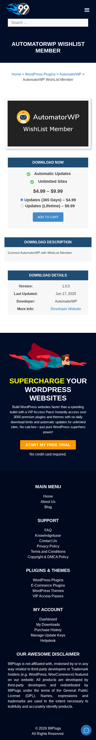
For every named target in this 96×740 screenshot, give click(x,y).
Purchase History (48, 630)
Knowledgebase (48, 535)
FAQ (48, 530)
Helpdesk (48, 640)
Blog (48, 507)
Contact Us (48, 541)
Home (48, 496)
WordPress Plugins (48, 580)
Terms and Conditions (48, 551)
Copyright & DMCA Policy (48, 557)
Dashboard (48, 619)
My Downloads (48, 624)
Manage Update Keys (48, 635)
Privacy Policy (48, 546)
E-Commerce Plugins (48, 585)
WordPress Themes (48, 591)
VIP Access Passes (48, 596)
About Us (48, 502)
